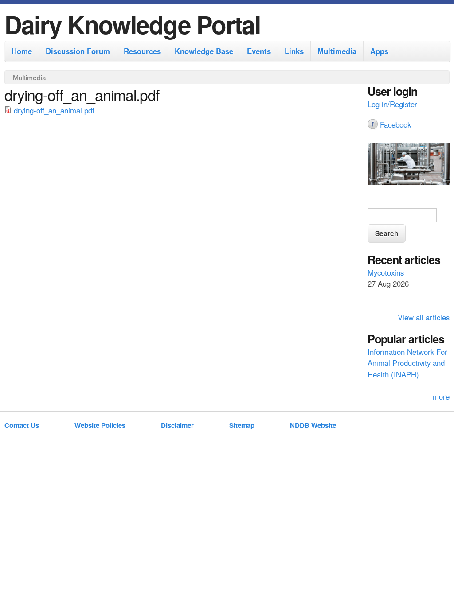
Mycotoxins (386, 272)
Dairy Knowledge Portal (132, 24)
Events (259, 51)
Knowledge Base (204, 51)
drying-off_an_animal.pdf (54, 110)
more (441, 396)
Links (294, 51)
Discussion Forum (78, 51)
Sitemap (241, 425)
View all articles (424, 317)
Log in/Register (392, 104)
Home (22, 51)
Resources (142, 51)
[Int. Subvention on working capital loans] (409, 165)
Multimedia (336, 51)
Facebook (395, 124)
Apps (379, 51)
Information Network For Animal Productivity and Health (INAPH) (407, 362)
